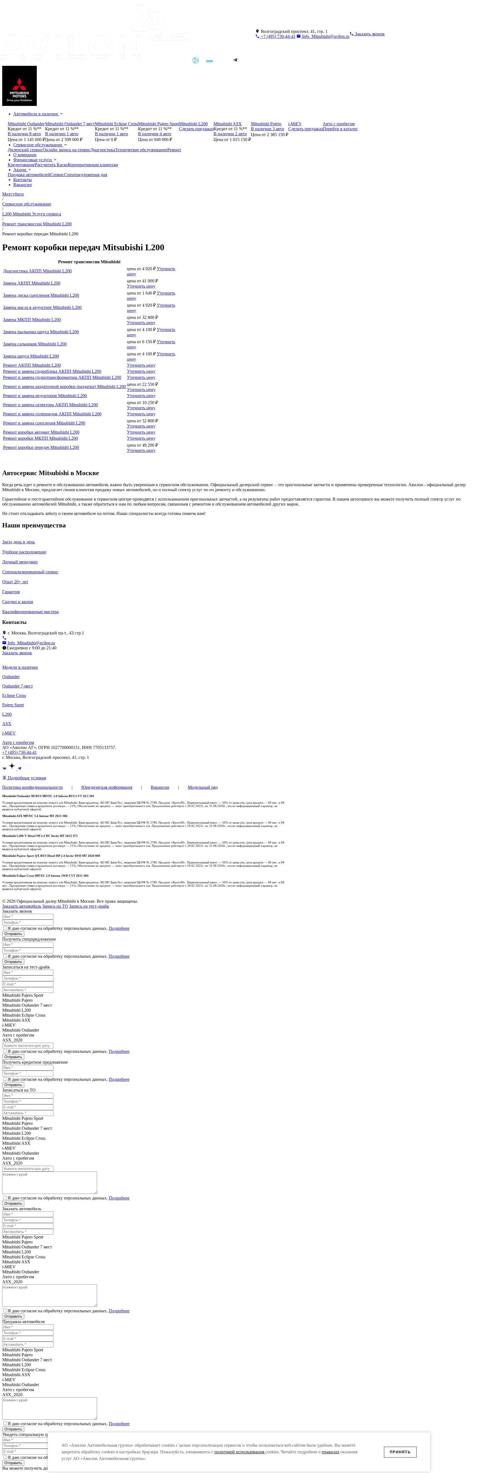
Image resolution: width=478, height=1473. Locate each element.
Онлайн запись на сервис (66, 149)
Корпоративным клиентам (93, 164)
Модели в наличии (20, 667)
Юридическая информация (106, 787)
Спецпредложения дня (85, 174)
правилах (330, 1451)
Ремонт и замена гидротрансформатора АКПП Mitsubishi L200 (62, 377)
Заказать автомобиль (21, 906)
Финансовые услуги (33, 159)
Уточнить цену (141, 286)
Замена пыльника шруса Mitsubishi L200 (41, 331)
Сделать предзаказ (196, 128)
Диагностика (102, 149)
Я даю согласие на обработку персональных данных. (68, 928)
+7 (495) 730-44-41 (277, 36)
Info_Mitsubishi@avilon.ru (325, 36)
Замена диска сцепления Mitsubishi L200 (41, 295)
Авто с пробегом (18, 742)
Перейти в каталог (340, 128)
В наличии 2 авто (230, 133)
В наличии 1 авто (61, 133)
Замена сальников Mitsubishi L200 (35, 344)
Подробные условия (26, 777)
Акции (20, 169)
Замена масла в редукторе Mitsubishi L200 (42, 307)
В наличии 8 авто (24, 133)
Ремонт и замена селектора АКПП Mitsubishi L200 (50, 404)
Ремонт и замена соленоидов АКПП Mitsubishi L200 (52, 414)
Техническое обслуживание (141, 149)
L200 (7, 714)
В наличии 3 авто (267, 128)
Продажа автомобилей (29, 174)
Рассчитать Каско (51, 164)
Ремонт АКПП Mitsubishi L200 (32, 365)
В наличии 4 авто (154, 133)
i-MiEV (9, 733)
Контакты (22, 179)
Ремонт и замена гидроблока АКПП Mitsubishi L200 (52, 371)
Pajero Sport (13, 704)
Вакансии (22, 184)
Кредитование (21, 164)
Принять (400, 1452)
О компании (25, 154)
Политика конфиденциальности (32, 787)
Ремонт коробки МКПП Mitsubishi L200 (40, 438)
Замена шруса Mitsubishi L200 (31, 356)
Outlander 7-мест (17, 686)
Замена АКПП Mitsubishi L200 (31, 283)
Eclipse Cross (14, 695)
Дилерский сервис (25, 149)
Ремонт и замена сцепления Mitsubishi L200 (44, 423)
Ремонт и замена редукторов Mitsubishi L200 (45, 395)
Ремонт (174, 149)
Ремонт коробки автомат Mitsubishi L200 (41, 432)
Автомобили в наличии (36, 113)
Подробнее (119, 928)
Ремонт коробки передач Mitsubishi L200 (41, 447)
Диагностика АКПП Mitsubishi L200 (37, 271)
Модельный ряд (203, 787)
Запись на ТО (55, 906)
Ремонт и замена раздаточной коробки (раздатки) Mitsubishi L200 (64, 386)
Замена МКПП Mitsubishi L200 (32, 319)
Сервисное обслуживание (38, 144)
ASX (6, 723)
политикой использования (239, 1451)
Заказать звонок (17, 652)
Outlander (11, 676)
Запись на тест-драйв (89, 906)
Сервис (57, 174)
